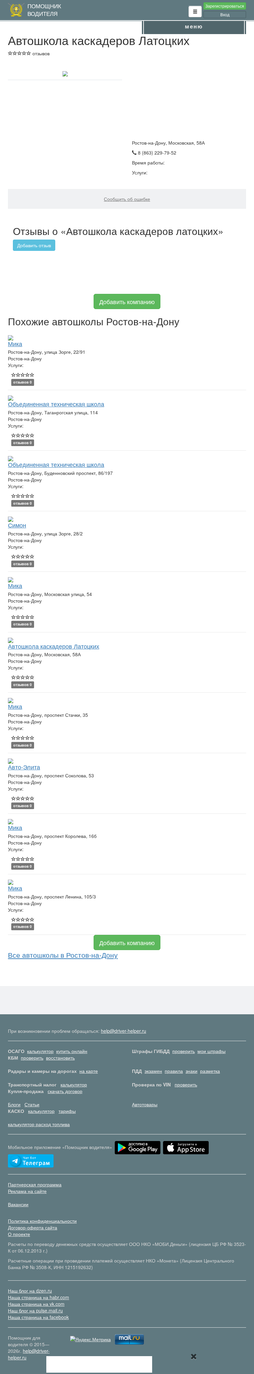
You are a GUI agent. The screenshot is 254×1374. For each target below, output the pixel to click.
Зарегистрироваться (224, 6)
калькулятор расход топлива (39, 1124)
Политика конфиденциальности (42, 1220)
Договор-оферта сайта (32, 1227)
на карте (88, 1071)
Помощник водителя (44, 10)
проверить (183, 1051)
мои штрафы (211, 1051)
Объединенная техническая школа (56, 403)
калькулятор (40, 1051)
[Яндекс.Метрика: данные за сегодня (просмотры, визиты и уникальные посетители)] (90, 1339)
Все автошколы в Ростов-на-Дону (63, 955)
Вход (225, 14)
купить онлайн (71, 1051)
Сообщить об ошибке (127, 199)
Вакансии (18, 1204)
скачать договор (65, 1091)
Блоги (14, 1104)
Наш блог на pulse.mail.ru (35, 1310)
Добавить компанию (127, 301)
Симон (17, 525)
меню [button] (194, 26)
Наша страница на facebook (38, 1317)
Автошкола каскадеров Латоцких (53, 646)
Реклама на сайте (27, 1191)
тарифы (67, 1111)
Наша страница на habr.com (38, 1297)
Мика (15, 343)
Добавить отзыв (34, 245)
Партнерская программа (35, 1184)
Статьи (31, 1104)
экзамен (153, 1071)
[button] (195, 11)
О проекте (19, 1234)
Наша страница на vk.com (36, 1304)
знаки (191, 1071)
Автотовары (144, 1104)
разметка (210, 1071)
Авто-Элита (24, 766)
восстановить (60, 1057)
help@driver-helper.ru (123, 1031)
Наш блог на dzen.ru (30, 1290)
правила (174, 1071)
